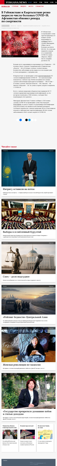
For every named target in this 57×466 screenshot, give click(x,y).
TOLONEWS (17, 104)
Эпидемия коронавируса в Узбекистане (10, 28)
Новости (5, 6)
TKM (46, 2)
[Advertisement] (28, 134)
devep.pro (36, 464)
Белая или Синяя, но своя (44, 426)
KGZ (35, 2)
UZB (51, 2)
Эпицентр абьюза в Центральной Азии (10, 426)
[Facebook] (32, 120)
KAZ (30, 2)
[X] (17, 120)
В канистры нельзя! (26, 426)
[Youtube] (35, 120)
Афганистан (13, 25)
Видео (23, 6)
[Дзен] (26, 120)
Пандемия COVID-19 (46, 25)
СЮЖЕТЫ (40, 6)
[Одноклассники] (23, 120)
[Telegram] (29, 120)
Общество (19, 25)
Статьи (15, 6)
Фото (30, 6)
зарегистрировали (44, 76)
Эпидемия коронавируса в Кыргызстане (32, 25)
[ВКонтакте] (20, 120)
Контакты (5, 460)
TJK (40, 2)
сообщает (44, 41)
